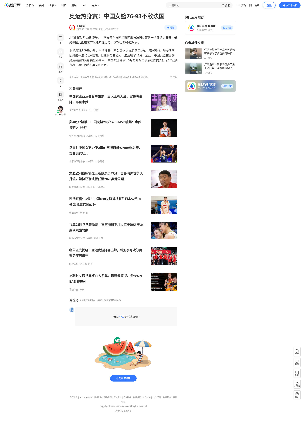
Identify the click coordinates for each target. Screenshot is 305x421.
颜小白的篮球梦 (77, 238)
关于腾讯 (74, 397)
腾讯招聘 (137, 397)
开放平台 (117, 397)
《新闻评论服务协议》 (112, 300)
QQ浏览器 (156, 397)
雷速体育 (73, 289)
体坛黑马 (73, 213)
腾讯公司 (119, 410)
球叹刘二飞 (74, 110)
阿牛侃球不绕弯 (77, 187)
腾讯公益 (146, 397)
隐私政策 (108, 397)
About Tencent (86, 397)
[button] (227, 27)
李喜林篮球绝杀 (77, 136)
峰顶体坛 (73, 264)
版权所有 (127, 410)
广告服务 (127, 397)
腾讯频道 (167, 397)
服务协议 (98, 397)
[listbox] (123, 189)
